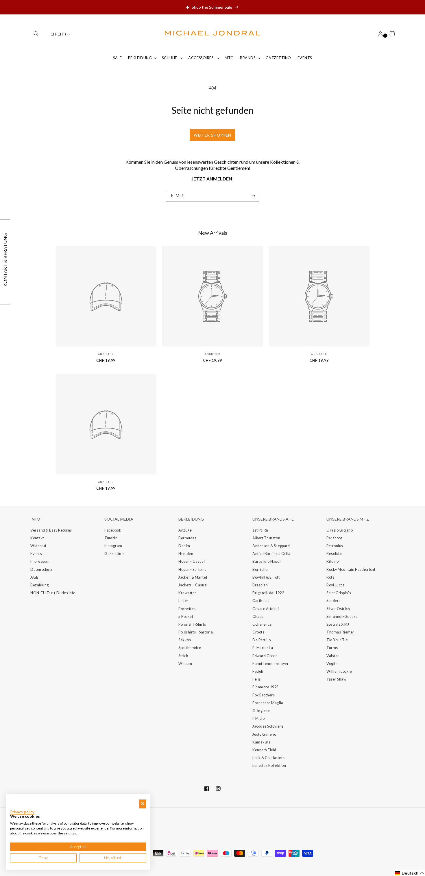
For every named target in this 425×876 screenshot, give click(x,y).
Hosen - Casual (191, 561)
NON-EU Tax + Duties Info (52, 593)
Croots (258, 632)
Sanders (333, 601)
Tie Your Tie (337, 640)
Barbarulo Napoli (267, 561)
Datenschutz (41, 569)
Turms (332, 648)
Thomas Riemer (340, 632)
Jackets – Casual (193, 585)
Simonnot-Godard (342, 616)
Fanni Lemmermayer (270, 663)
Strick (183, 656)
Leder (183, 601)
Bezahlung (39, 585)
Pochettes (187, 609)
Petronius (334, 546)
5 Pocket (185, 616)
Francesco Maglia (267, 703)
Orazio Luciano (339, 530)
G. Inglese (261, 711)
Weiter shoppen (213, 135)
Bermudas (187, 538)
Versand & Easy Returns (51, 530)
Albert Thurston (266, 538)
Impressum (40, 561)
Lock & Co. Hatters (268, 758)
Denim (184, 546)
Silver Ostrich (338, 609)
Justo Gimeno (264, 734)
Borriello (260, 569)
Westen (185, 663)
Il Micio (258, 718)
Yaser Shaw (336, 679)
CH (58, 34)
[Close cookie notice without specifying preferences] (142, 803)
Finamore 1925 (265, 687)
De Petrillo (261, 640)
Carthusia (261, 601)
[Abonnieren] (253, 196)
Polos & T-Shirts (192, 624)
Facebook (112, 530)
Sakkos (184, 640)
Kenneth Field (264, 750)
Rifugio (332, 561)
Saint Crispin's (338, 593)
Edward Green (265, 656)
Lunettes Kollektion (269, 765)
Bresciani (260, 585)
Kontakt (37, 538)
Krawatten (187, 593)
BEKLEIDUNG (140, 58)
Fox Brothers (263, 695)
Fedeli (257, 671)
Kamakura (261, 742)
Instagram (113, 546)
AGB (34, 577)
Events (36, 553)
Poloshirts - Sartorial (196, 632)
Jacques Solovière (267, 726)
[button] (36, 34)
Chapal (258, 616)
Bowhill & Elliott (266, 577)
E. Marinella (262, 648)
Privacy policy (22, 812)
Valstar (332, 656)
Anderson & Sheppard (271, 546)
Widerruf (38, 546)
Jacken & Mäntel (192, 577)
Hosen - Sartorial (193, 569)
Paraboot (334, 538)
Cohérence (262, 624)
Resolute (334, 553)
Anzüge (185, 530)
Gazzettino (113, 553)
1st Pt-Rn (260, 530)
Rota (330, 577)
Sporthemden (190, 648)
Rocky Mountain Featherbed (350, 569)
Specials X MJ (337, 624)
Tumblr (110, 538)
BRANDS (247, 58)
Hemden (185, 553)
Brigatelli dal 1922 (268, 593)
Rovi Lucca (335, 585)
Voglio (331, 663)
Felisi (257, 679)
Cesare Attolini (265, 609)
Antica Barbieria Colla (271, 553)
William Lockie (339, 671)
